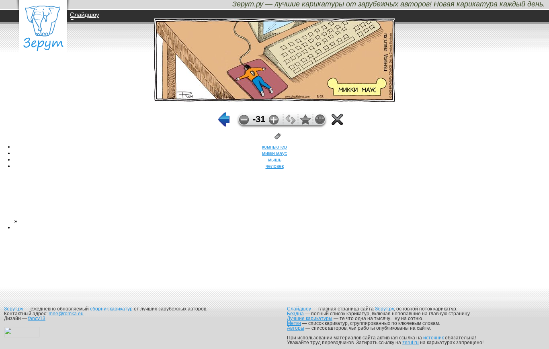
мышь (274, 159)
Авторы (295, 328)
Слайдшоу (84, 14)
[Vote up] (274, 120)
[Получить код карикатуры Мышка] (291, 122)
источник (433, 337)
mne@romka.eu (66, 313)
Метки (294, 323)
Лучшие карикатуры (309, 318)
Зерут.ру (13, 308)
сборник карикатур (111, 308)
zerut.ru (410, 342)
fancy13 (36, 318)
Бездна (295, 313)
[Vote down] (244, 120)
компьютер (274, 147)
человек (275, 166)
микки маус (274, 153)
